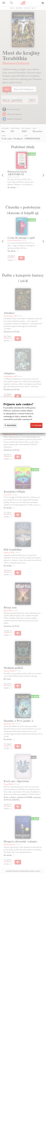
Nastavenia (11, 425)
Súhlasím (37, 425)
